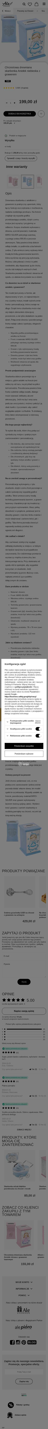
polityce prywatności (23, 687)
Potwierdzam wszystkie (24, 746)
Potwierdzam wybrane (24, 754)
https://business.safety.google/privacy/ (20, 697)
